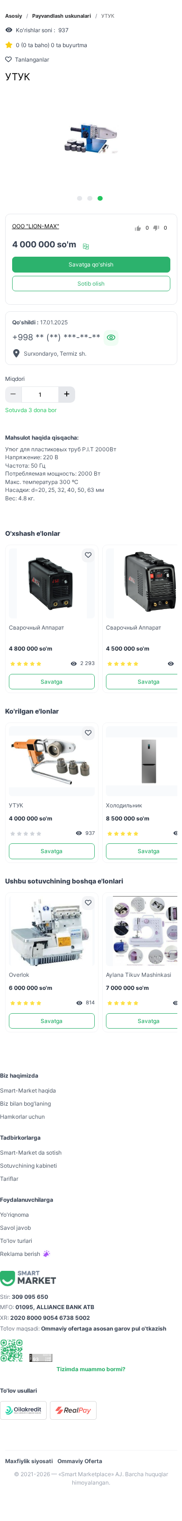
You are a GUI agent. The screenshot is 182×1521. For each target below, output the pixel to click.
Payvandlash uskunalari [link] (61, 16)
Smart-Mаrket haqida (28, 1090)
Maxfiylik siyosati (29, 1461)
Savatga (52, 681)
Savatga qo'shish (91, 264)
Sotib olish (91, 283)
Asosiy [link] (13, 16)
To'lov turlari (16, 1240)
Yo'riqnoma (14, 1214)
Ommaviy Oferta (79, 1461)
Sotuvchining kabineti (28, 1165)
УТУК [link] (107, 16)
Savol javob (15, 1227)
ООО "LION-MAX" (35, 226)
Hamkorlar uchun (22, 1116)
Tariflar (9, 1178)
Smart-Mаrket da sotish (31, 1152)
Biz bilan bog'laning (25, 1103)
